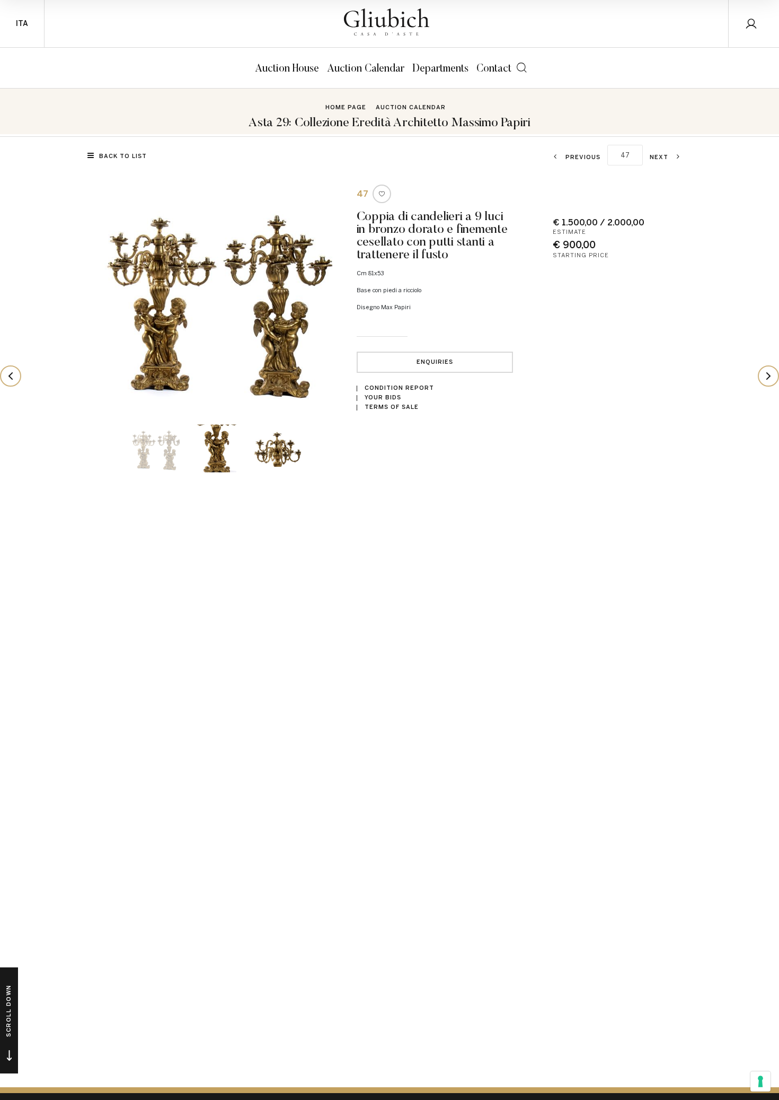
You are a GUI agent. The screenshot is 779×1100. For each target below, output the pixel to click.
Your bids (383, 397)
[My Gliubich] (754, 24)
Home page (345, 107)
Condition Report (399, 388)
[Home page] (386, 22)
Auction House (287, 67)
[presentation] (114, 298)
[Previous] (10, 376)
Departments (440, 67)
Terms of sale (392, 407)
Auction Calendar (365, 67)
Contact (493, 67)
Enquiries (435, 362)
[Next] (768, 376)
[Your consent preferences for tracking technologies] (760, 1081)
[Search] (521, 67)
